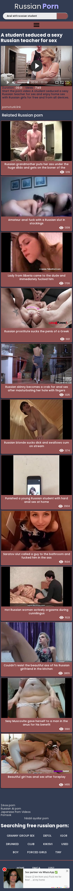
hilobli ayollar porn (36, 818)
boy (15, 852)
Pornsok (6, 815)
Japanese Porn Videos (16, 812)
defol (47, 836)
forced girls (37, 852)
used (64, 844)
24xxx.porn (8, 805)
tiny (58, 852)
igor (63, 836)
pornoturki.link (11, 107)
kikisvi (48, 844)
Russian (36, 6)
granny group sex (20, 836)
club (30, 844)
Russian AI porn (11, 809)
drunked (12, 844)
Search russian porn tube (62, 16)
